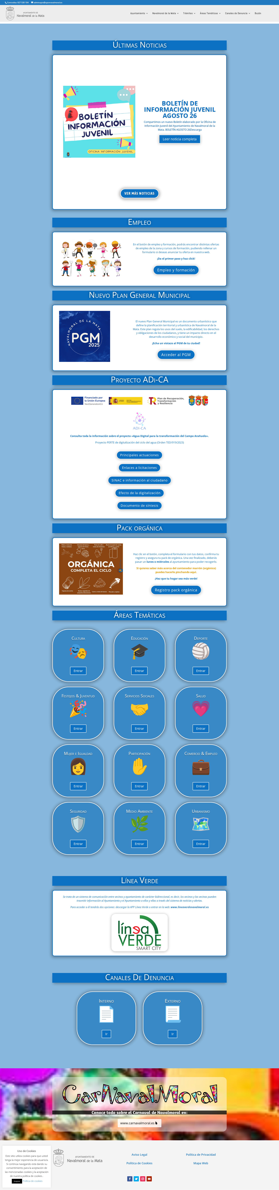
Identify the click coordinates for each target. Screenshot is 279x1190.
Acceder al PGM (176, 354)
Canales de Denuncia (236, 13)
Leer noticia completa (180, 139)
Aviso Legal (139, 1154)
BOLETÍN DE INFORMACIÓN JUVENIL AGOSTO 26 (180, 109)
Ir (106, 1034)
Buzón (258, 13)
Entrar (78, 671)
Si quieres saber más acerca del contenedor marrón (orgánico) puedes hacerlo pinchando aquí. (176, 570)
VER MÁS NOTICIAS (139, 193)
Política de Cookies (139, 1163)
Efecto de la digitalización (139, 493)
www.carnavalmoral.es (137, 1123)
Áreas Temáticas (209, 13)
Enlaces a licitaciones (139, 467)
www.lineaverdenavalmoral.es (190, 907)
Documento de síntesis (139, 505)
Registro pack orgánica (176, 589)
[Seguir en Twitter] (136, 1178)
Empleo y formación (176, 270)
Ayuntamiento (137, 13)
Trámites (188, 13)
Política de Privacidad (201, 1154)
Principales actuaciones (139, 455)
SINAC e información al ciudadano (140, 480)
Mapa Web (200, 1163)
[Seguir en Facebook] (129, 1178)
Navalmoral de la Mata (164, 13)
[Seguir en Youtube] (149, 1178)
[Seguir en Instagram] (142, 1178)
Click (140, 932)
